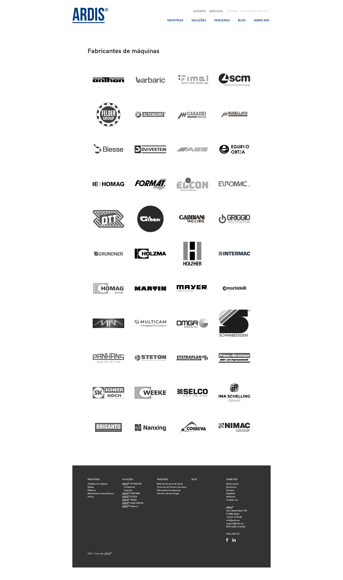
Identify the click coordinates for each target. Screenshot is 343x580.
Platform (130, 506)
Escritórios (231, 486)
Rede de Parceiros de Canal (170, 483)
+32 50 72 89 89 (234, 516)
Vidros (91, 496)
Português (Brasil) (254, 11)
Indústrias (94, 479)
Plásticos (92, 490)
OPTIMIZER (131, 483)
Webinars (230, 496)
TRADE (129, 499)
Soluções (127, 479)
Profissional (129, 486)
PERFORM (131, 493)
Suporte (199, 11)
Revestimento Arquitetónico (101, 493)
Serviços (216, 11)
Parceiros (162, 479)
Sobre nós (232, 479)
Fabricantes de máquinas (168, 490)
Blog (241, 20)
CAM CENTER (132, 503)
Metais (91, 486)
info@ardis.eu (233, 520)
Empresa (128, 490)
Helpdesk (230, 493)
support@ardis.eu (234, 523)
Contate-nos (232, 499)
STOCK (129, 496)
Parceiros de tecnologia (168, 493)
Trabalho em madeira (98, 483)
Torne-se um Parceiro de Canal (171, 486)
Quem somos (232, 483)
